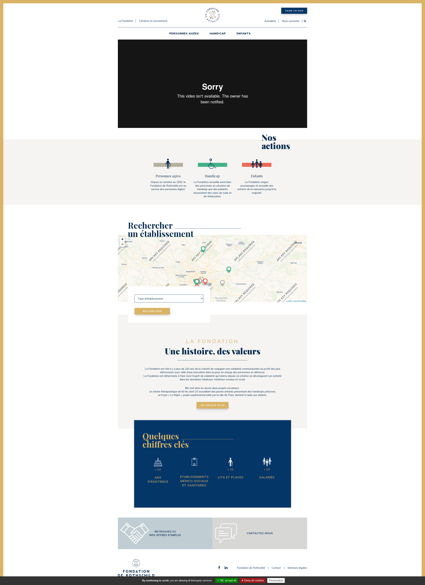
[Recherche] (305, 21)
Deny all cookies (254, 580)
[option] (212, 83)
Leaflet (289, 301)
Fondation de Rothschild (251, 567)
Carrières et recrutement (153, 20)
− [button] (122, 244)
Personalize (276, 580)
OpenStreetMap (300, 301)
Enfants (244, 33)
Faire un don (294, 10)
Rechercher (152, 311)
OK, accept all (227, 580)
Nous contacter (290, 21)
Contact (276, 567)
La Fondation (125, 20)
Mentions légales (297, 567)
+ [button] (122, 239)
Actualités (270, 21)
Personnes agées (184, 33)
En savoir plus (213, 405)
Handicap (218, 33)
